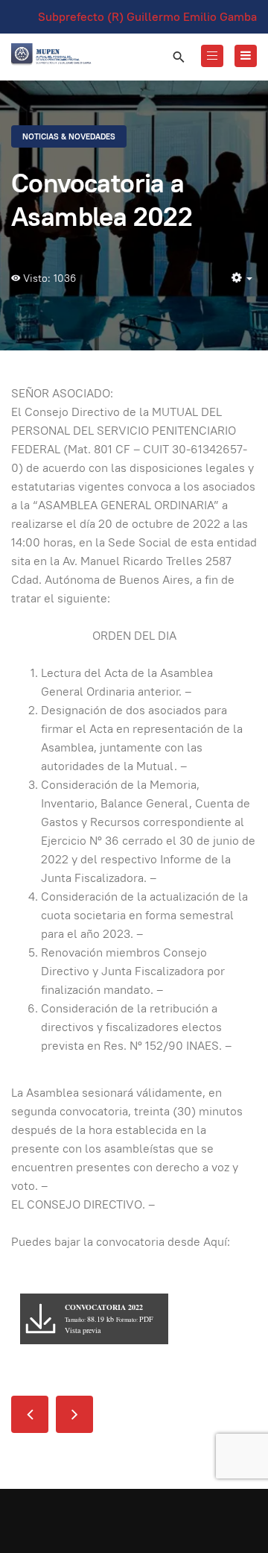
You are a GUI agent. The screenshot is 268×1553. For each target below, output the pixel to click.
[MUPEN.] (52, 54)
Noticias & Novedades (68, 136)
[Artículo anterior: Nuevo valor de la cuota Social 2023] (29, 1414)
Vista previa (82, 1330)
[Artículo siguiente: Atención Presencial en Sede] (74, 1414)
